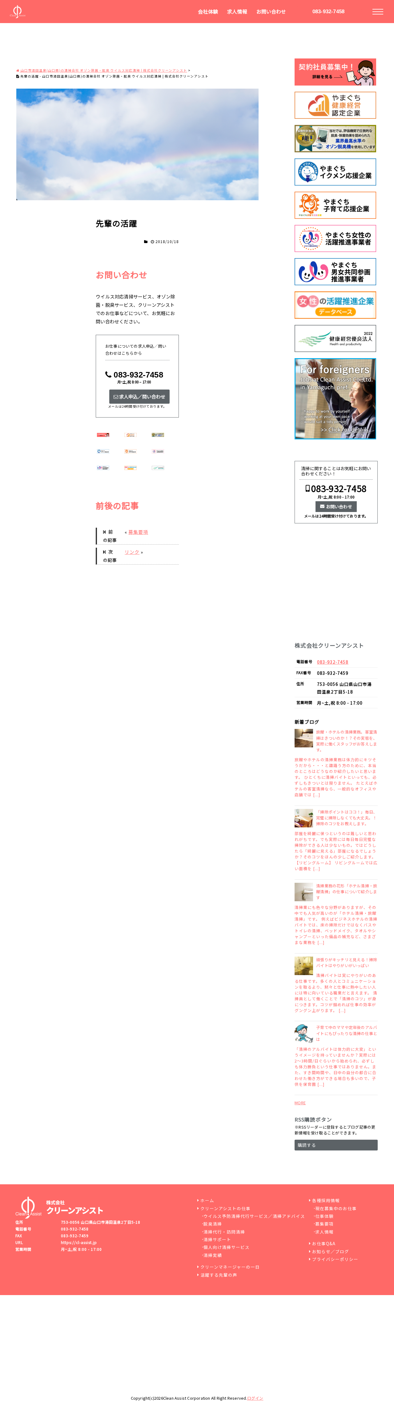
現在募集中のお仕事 (336, 1208)
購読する (307, 1145)
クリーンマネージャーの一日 (230, 1267)
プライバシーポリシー (335, 1259)
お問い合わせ (271, 11)
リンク (132, 552)
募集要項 (138, 532)
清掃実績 (212, 1255)
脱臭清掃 (212, 1224)
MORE (300, 1103)
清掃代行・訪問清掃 (224, 1232)
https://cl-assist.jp (79, 1242)
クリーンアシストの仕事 (225, 1208)
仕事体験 (324, 1216)
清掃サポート (217, 1239)
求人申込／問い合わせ (141, 396)
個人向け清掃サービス (226, 1247)
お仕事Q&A (324, 1243)
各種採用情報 (326, 1200)
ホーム (207, 1200)
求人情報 (237, 11)
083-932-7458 (328, 11)
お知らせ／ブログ (330, 1251)
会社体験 (208, 11)
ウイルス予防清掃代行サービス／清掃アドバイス (254, 1216)
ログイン (255, 1398)
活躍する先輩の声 (218, 1275)
